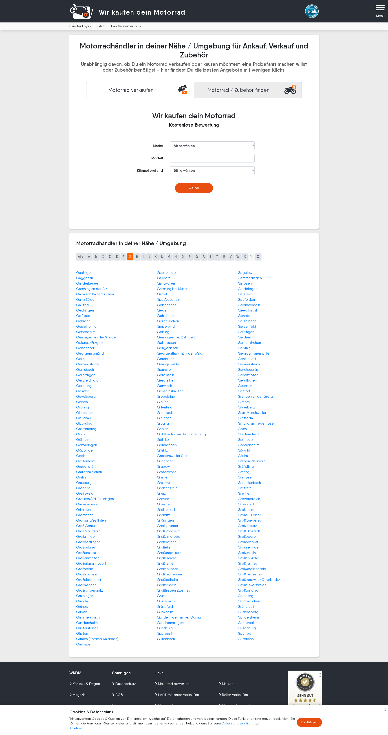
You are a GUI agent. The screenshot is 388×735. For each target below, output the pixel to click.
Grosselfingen (249, 547)
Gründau (83, 601)
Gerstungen (85, 386)
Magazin (79, 695)
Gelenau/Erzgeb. (90, 342)
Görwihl (244, 450)
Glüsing (163, 423)
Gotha (243, 456)
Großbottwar (248, 542)
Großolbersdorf (88, 579)
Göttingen (165, 461)
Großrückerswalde (252, 585)
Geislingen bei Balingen (176, 337)
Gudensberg (248, 612)
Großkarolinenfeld (252, 569)
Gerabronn (165, 359)
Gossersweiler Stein (173, 456)
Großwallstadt (249, 590)
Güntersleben (87, 628)
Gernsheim (165, 369)
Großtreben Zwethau (173, 590)
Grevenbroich (249, 499)
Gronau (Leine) (249, 515)
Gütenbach (166, 639)
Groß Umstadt (249, 531)
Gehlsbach (165, 316)
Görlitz (162, 450)
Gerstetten (166, 380)
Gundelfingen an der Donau (179, 617)
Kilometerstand (150, 170)
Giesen (82, 402)
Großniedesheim (251, 574)
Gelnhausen (166, 342)
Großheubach (168, 569)
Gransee (245, 477)
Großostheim (167, 579)
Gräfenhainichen (89, 472)
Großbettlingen (88, 542)
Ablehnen (76, 728)
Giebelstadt (166, 396)
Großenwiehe (248, 558)
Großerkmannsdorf (91, 563)
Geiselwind (166, 326)
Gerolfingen (85, 375)
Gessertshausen (170, 391)
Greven (163, 499)
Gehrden (83, 321)
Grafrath (82, 477)
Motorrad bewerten (174, 684)
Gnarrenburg (86, 429)
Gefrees (83, 316)
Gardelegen (247, 289)
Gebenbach (166, 305)
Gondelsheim (248, 445)
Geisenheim (85, 332)
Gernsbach (85, 369)
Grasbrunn (165, 482)
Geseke (82, 391)
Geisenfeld (247, 326)
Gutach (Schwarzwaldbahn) (97, 639)
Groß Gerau (85, 526)
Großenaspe (86, 553)
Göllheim (83, 439)
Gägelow (245, 272)
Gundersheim (87, 623)
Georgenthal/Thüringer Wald (179, 353)
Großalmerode (168, 536)
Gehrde (244, 316)
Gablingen (84, 272)
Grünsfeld (165, 606)
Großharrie (165, 563)
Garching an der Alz (91, 289)
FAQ (100, 26)
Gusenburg (247, 628)
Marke (158, 146)
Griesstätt (246, 504)
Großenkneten (87, 558)
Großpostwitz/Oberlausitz (259, 579)
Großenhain (247, 553)
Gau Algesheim (169, 299)
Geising (163, 332)
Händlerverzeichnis (126, 26)
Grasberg (84, 482)
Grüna (161, 596)
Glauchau (83, 418)
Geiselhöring (86, 326)
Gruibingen (85, 596)
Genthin (244, 348)
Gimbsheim (85, 412)
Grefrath (244, 488)
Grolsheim (246, 509)
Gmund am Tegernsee (256, 423)
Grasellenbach (249, 482)
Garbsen (245, 283)
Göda (80, 434)
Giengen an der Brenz (255, 396)
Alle (80, 257)
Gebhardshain (249, 305)
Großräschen (86, 585)
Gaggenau (84, 278)
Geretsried (247, 359)
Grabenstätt (86, 466)
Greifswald (84, 493)
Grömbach (84, 515)
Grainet (163, 477)
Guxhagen (84, 644)
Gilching (82, 407)
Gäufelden (246, 299)
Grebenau (84, 488)
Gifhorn (244, 402)
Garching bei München (174, 289)
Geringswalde (168, 364)
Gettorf (244, 391)
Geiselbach (247, 321)
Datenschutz (125, 684)
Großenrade (166, 558)
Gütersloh (246, 639)
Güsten (82, 633)
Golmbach (246, 439)
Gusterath (165, 633)
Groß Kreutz (247, 526)
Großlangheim (87, 574)
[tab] (140, 90)
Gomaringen (167, 445)
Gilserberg (246, 407)
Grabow (163, 466)
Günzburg (165, 628)
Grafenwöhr (166, 472)
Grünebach (166, 601)
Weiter (194, 188)
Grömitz (163, 515)
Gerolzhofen (248, 375)
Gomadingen (86, 445)
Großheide (84, 569)
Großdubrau (85, 547)
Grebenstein (167, 488)
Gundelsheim (248, 617)
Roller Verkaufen (235, 695)
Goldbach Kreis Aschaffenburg (181, 434)
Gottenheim (86, 461)
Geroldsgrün (248, 369)
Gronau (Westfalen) (91, 520)
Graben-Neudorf (251, 461)
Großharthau (247, 563)
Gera (80, 359)
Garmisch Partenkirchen (95, 294)
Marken (227, 684)
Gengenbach (167, 348)
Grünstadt (246, 606)
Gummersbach (88, 617)
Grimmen (83, 509)
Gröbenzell (166, 509)
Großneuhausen (169, 574)
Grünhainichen (249, 601)
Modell (157, 158)
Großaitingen (86, 536)
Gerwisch (164, 386)
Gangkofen (166, 283)
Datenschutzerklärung (238, 723)
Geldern (244, 337)
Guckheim (165, 612)
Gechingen (85, 310)
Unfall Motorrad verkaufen (178, 695)
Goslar (81, 456)
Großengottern (169, 553)
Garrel (162, 294)
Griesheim (165, 504)
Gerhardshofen (88, 364)
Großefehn (165, 547)
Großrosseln (166, 585)
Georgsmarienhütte (253, 353)
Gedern (163, 310)
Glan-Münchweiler (252, 412)
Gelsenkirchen (249, 342)
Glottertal (246, 418)
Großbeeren (248, 536)
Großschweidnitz (89, 590)
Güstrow (244, 633)
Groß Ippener (167, 526)
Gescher (245, 386)
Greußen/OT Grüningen (95, 499)
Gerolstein (165, 375)
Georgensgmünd (90, 353)
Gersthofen (247, 380)
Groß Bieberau (249, 520)
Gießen (162, 402)
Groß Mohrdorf (88, 531)
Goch (242, 429)
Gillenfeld (164, 407)
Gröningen (165, 520)
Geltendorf (85, 348)
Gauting (82, 305)
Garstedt (245, 294)
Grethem (245, 493)
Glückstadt (85, 423)
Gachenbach (167, 272)
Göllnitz (163, 439)
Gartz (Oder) (86, 299)
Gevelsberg (86, 396)
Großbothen (166, 542)
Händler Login (80, 26)
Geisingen (246, 332)
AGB (119, 695)
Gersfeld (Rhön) (88, 380)
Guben (81, 612)
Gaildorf (163, 278)
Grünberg (245, 596)
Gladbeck (165, 412)
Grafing (243, 472)
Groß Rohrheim (169, 531)
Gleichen (164, 418)
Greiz (161, 493)
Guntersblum (248, 623)
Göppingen (85, 450)
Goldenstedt (248, 434)
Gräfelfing (246, 466)
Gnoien (163, 429)
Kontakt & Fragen (86, 684)
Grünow (82, 606)
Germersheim (249, 364)
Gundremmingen (170, 623)
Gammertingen (250, 278)
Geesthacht (247, 310)
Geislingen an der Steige (96, 337)
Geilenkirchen (168, 321)
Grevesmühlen (87, 504)
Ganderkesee (87, 283)
